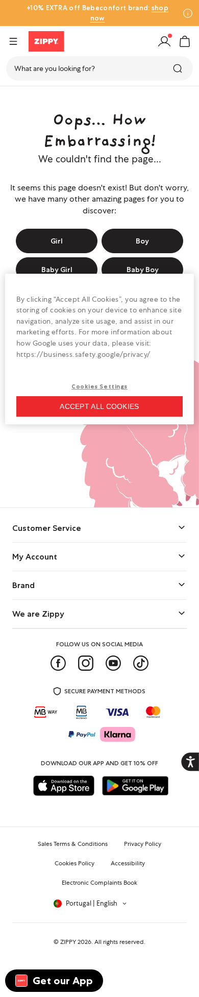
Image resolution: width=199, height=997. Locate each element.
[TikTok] (140, 663)
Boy (142, 241)
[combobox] (99, 68)
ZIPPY (68, 942)
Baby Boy (143, 269)
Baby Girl (56, 269)
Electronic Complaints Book (99, 883)
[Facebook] (58, 663)
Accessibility (128, 863)
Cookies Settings (99, 386)
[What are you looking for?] (178, 68)
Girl (57, 241)
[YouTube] (113, 663)
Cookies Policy (74, 863)
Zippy (16, 98)
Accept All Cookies (99, 406)
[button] (185, 41)
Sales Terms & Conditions (73, 844)
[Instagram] (85, 663)
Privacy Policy (142, 844)
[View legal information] (188, 13)
